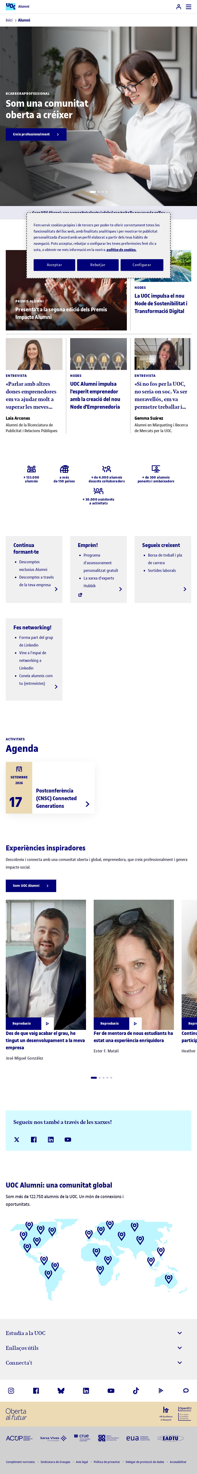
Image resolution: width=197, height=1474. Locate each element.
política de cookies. (121, 249)
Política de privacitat (107, 1462)
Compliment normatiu (21, 1462)
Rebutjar (98, 264)
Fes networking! (32, 627)
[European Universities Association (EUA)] (138, 1437)
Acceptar (54, 264)
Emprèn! (88, 545)
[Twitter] (16, 1139)
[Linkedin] (51, 1139)
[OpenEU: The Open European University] (184, 1413)
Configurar (142, 264)
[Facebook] (34, 1139)
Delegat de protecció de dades (145, 1462)
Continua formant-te (26, 548)
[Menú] (188, 7)
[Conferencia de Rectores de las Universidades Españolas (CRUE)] (82, 1437)
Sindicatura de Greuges (56, 1462)
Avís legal (82, 1462)
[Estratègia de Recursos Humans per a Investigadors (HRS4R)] (166, 1413)
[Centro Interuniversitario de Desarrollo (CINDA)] (108, 1437)
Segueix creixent (161, 545)
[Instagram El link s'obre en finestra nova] (11, 1390)
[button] (93, 192)
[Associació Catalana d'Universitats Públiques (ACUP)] (19, 1437)
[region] (98, 245)
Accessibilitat (178, 1462)
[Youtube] (68, 1139)
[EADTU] (170, 1437)
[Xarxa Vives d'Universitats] (53, 1437)
